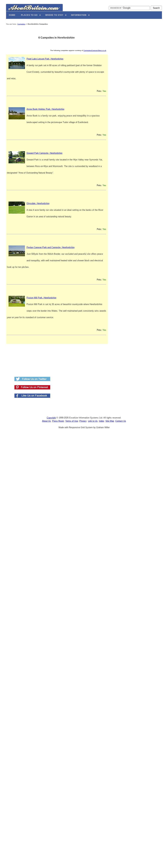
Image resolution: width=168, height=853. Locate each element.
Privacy (83, 421)
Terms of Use (71, 421)
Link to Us (93, 421)
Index (101, 421)
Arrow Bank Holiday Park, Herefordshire (45, 109)
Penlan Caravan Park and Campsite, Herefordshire (50, 247)
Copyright (51, 417)
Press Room (58, 421)
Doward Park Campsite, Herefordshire (44, 153)
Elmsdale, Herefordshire (38, 203)
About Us (46, 421)
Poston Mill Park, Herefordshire (41, 297)
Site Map (109, 421)
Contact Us (120, 421)
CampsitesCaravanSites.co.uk (95, 50)
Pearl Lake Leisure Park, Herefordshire (45, 59)
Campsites (21, 24)
